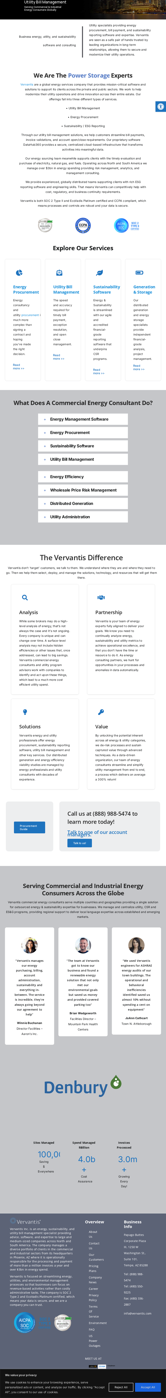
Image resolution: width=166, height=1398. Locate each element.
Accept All (148, 1387)
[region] (83, 1383)
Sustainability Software (106, 289)
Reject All (121, 1387)
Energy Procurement (26, 289)
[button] (160, 106)
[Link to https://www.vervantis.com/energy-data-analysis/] (59, 273)
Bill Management (66, 289)
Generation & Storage (144, 289)
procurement (30, 315)
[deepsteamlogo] (111, 1367)
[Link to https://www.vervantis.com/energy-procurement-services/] (99, 273)
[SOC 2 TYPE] (33, 1313)
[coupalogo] (102, 1366)
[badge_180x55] (93, 1367)
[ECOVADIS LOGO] (63, 1316)
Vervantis (26, 84)
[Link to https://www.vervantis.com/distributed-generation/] (19, 273)
